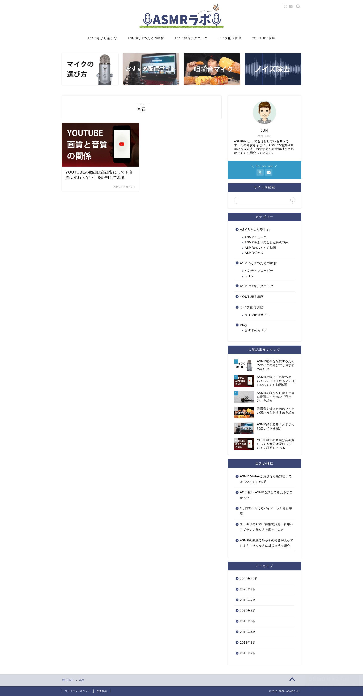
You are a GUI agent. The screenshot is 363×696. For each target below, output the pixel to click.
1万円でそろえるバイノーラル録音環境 (266, 511)
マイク (249, 275)
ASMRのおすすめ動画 (260, 247)
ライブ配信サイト (257, 315)
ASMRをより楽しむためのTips (267, 242)
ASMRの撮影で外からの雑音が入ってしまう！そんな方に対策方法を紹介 (266, 543)
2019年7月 (248, 600)
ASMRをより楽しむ (102, 38)
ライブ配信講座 (230, 38)
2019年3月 (248, 642)
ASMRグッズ (254, 252)
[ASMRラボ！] (181, 27)
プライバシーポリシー (77, 691)
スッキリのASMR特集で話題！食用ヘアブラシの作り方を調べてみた (266, 527)
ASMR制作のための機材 (146, 38)
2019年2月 (248, 653)
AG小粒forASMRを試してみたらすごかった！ (266, 495)
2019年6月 (248, 610)
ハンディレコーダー (259, 270)
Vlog (243, 325)
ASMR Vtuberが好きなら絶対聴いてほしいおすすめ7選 (266, 479)
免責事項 (102, 691)
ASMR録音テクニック (191, 38)
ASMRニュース (256, 237)
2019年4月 (248, 632)
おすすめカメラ (256, 330)
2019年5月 (248, 621)
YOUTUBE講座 (263, 38)
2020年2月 (248, 589)
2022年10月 (249, 579)
